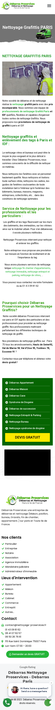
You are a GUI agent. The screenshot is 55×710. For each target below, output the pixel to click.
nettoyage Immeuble (16, 271)
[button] (49, 5)
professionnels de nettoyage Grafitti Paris (26, 111)
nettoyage (18, 104)
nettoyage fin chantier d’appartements (31, 268)
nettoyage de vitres (30, 275)
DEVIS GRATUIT (27, 437)
